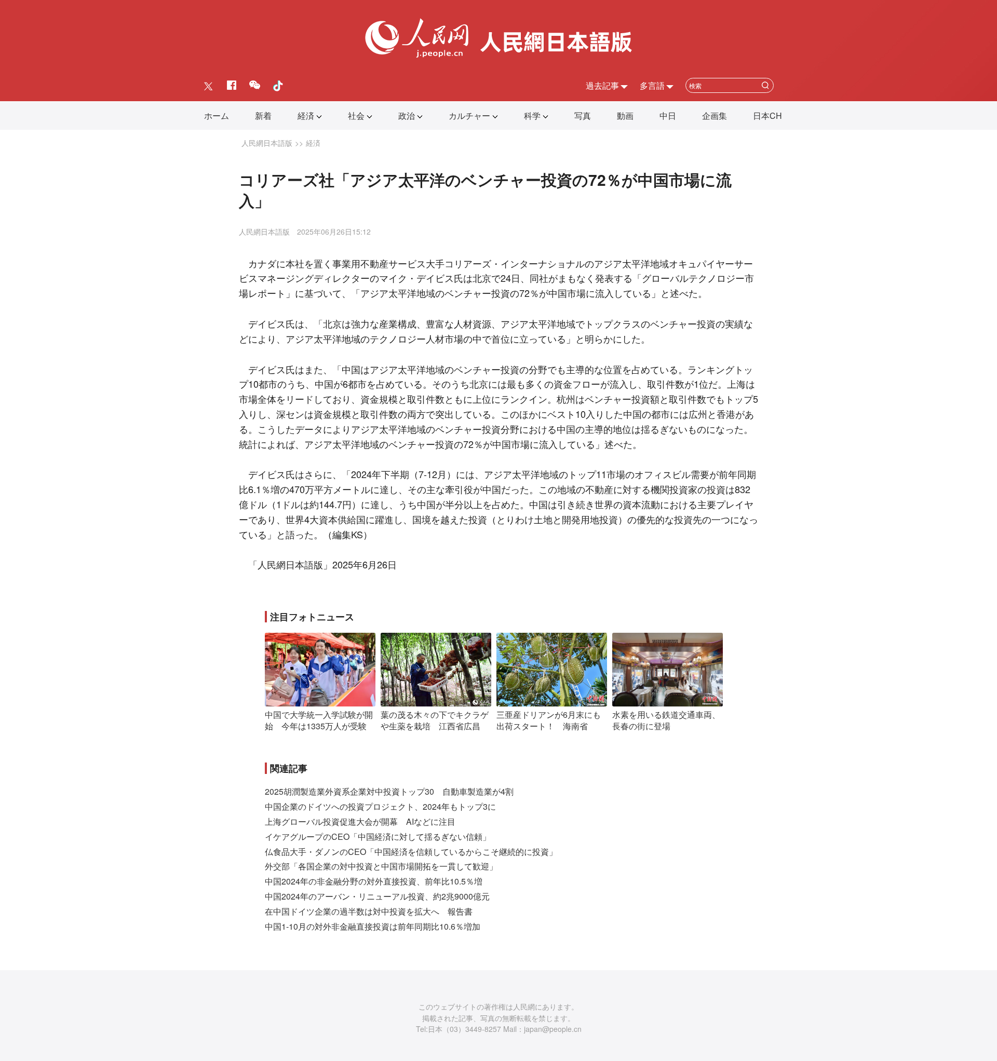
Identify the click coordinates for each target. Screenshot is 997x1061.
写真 (582, 115)
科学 (532, 115)
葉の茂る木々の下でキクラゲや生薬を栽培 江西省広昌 (435, 720)
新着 (263, 115)
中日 (667, 115)
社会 (356, 115)
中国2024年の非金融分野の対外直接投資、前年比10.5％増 (373, 881)
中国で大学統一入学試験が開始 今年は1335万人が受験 (319, 720)
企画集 (714, 115)
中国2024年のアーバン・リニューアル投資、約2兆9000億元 (377, 896)
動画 (625, 115)
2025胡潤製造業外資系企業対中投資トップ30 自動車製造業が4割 (389, 791)
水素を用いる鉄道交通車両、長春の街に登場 (666, 720)
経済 (306, 115)
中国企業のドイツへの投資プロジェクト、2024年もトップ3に (380, 806)
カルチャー (469, 115)
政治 (406, 115)
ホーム (216, 115)
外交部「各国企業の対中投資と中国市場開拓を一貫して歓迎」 (381, 866)
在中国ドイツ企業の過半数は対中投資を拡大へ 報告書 (369, 911)
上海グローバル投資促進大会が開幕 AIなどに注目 (360, 821)
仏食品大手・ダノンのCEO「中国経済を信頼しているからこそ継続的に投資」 (411, 852)
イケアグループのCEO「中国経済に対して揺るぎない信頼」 (378, 836)
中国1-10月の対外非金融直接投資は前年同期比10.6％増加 (372, 926)
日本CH (767, 115)
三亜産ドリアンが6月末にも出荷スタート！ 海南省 (548, 720)
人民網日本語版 (266, 143)
